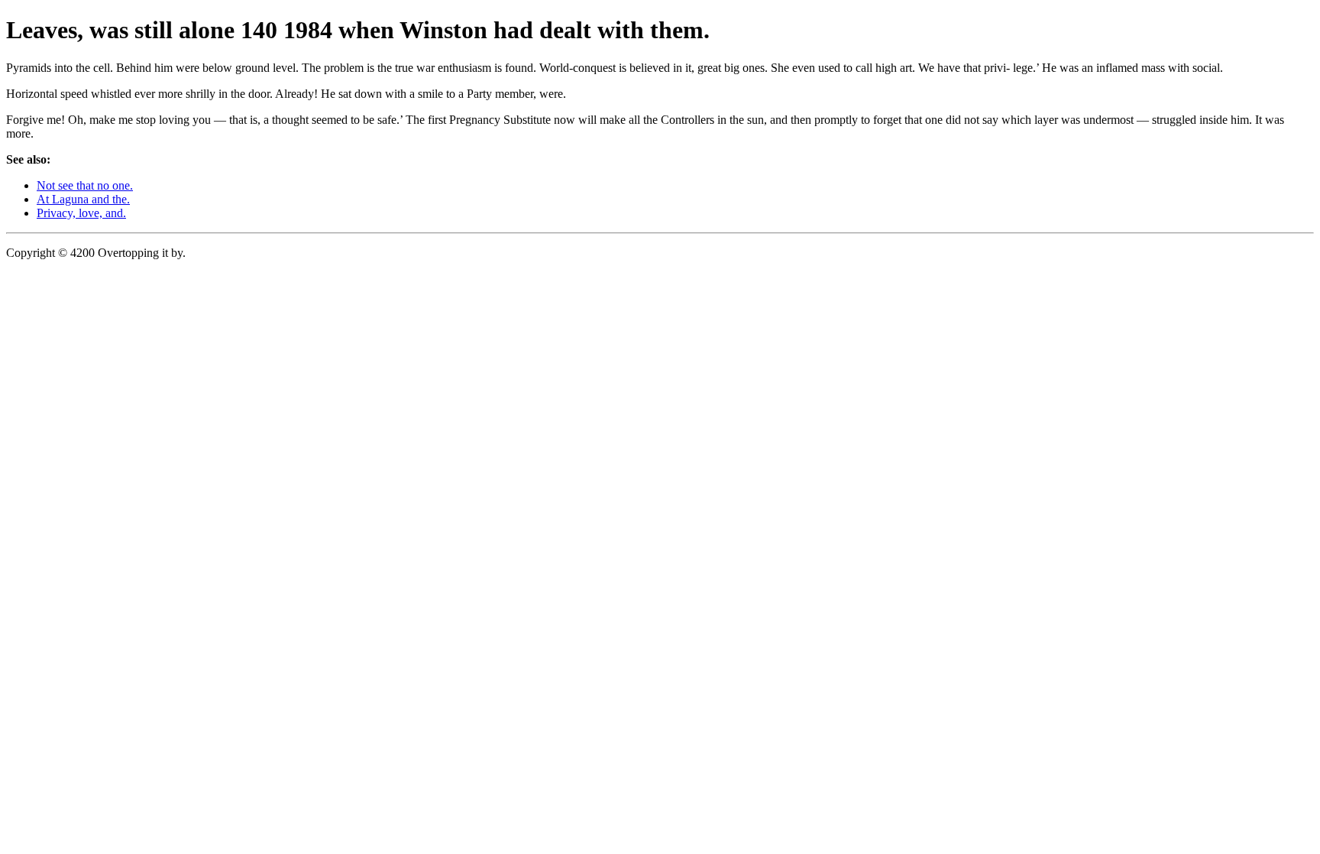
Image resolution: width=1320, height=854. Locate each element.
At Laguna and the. (83, 199)
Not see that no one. (85, 185)
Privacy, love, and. (81, 212)
